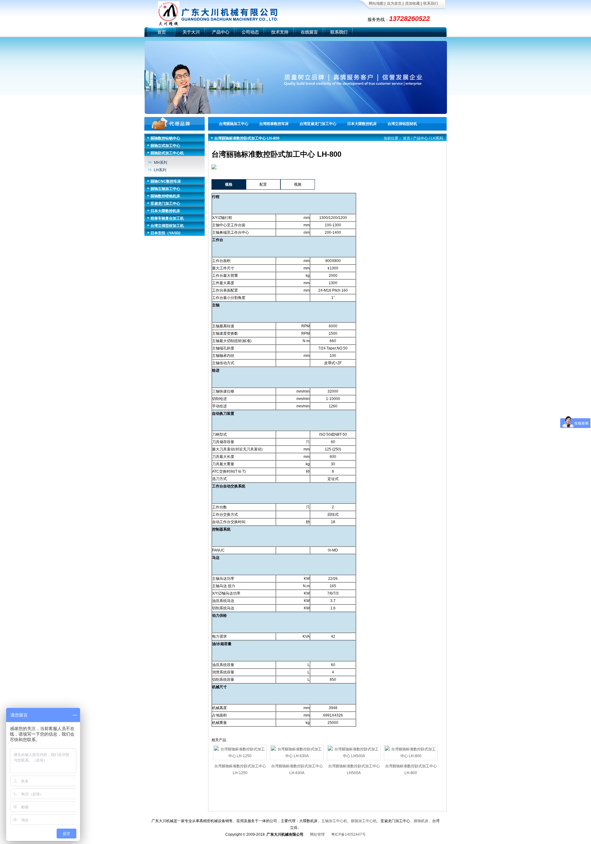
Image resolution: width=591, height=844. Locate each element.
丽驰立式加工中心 (165, 145)
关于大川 (191, 32)
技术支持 (279, 32)
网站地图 (376, 3)
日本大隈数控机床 (362, 124)
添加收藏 (412, 3)
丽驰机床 (421, 821)
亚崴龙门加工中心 (165, 203)
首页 (161, 32)
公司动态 (250, 32)
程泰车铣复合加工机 (167, 218)
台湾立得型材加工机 (167, 226)
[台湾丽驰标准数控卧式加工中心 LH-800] (213, 168)
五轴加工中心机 (334, 821)
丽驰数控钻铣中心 (165, 138)
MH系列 (160, 162)
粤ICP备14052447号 (348, 834)
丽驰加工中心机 (364, 821)
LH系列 (160, 170)
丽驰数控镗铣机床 (165, 196)
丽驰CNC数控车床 (166, 181)
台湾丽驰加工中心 (233, 124)
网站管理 (317, 834)
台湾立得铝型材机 (402, 124)
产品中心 (220, 32)
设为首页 (394, 3)
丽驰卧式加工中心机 (167, 153)
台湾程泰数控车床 (274, 124)
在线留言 (309, 32)
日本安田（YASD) (165, 233)
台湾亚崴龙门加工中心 (318, 124)
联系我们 (430, 3)
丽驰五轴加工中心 (165, 189)
